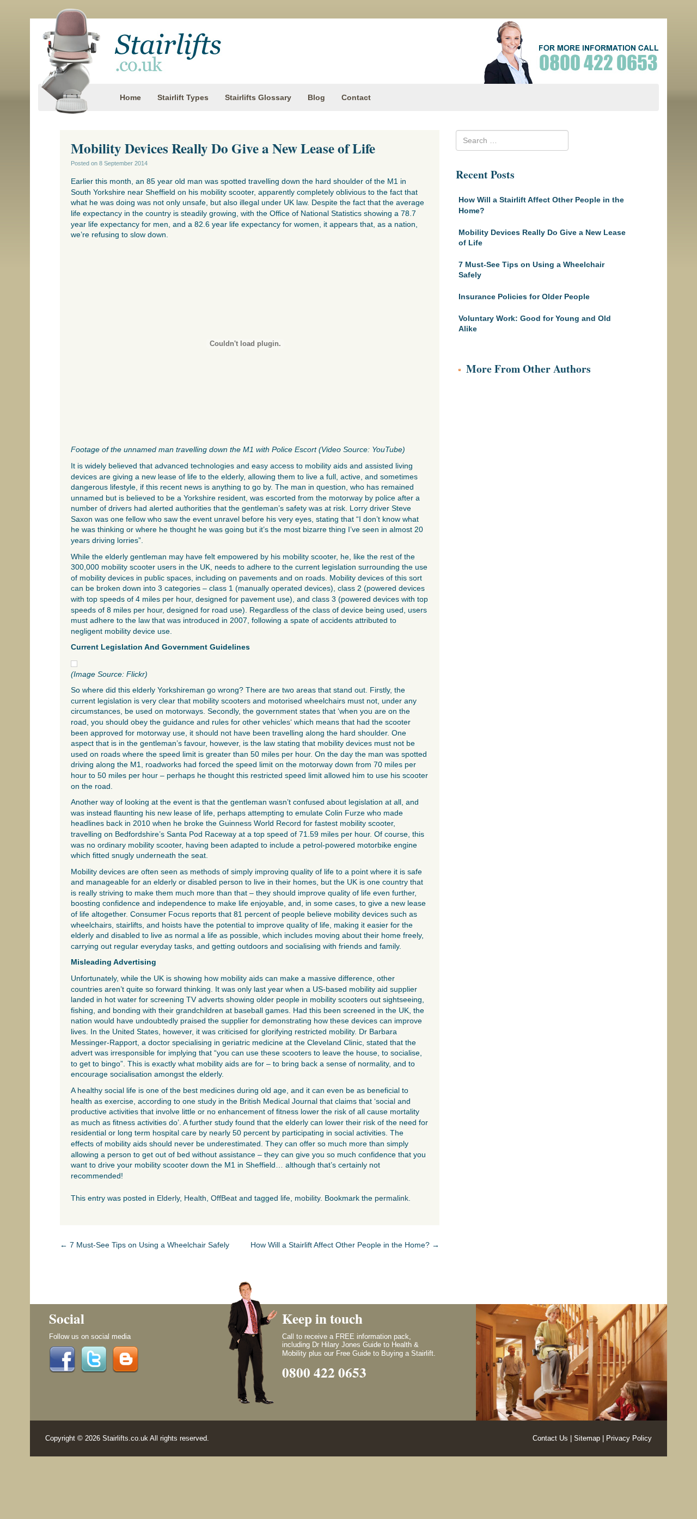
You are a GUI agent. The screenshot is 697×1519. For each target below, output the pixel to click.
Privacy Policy (629, 1438)
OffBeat (224, 1198)
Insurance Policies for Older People (524, 296)
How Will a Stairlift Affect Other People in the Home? (344, 1244)
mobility (307, 1198)
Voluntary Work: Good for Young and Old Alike (534, 324)
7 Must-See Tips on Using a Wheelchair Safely (144, 1244)
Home (130, 97)
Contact (356, 97)
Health (195, 1198)
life (285, 1198)
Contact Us (550, 1438)
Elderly (168, 1198)
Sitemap (587, 1438)
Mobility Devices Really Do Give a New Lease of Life (542, 238)
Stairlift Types (183, 97)
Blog (316, 97)
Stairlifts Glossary (258, 97)
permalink (391, 1198)
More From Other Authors (528, 368)
